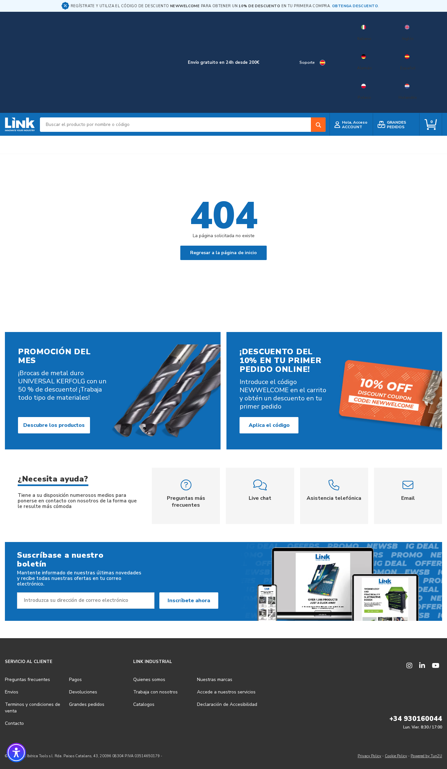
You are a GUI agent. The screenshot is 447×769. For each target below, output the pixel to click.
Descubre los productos (54, 425)
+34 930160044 (415, 718)
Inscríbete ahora (189, 600)
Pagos (75, 679)
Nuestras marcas (214, 679)
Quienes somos (149, 679)
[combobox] (183, 124)
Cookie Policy (396, 756)
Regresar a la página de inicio (223, 253)
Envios (11, 692)
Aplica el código (269, 425)
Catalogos (143, 704)
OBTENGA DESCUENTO (355, 6)
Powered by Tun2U (426, 756)
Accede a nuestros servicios (226, 692)
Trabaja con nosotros (155, 692)
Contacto (14, 723)
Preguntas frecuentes (27, 679)
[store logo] (20, 124)
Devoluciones (83, 692)
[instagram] (409, 665)
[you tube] (435, 665)
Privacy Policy (369, 756)
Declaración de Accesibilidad (227, 704)
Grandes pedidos (86, 704)
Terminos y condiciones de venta (32, 707)
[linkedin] (422, 665)
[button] (16, 752)
